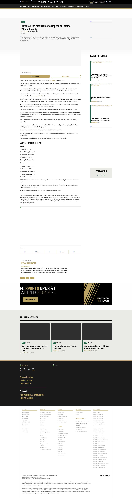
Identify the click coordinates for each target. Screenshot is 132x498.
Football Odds (25, 418)
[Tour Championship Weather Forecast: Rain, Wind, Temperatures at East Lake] (35, 331)
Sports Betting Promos (98, 414)
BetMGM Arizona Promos (98, 422)
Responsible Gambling (32, 395)
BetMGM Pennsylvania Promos (100, 457)
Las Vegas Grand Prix (62, 435)
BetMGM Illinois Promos (98, 426)
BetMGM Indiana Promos (98, 428)
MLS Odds (42, 422)
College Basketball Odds (45, 414)
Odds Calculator (45, 6)
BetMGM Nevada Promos (98, 447)
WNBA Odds (42, 433)
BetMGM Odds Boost (98, 420)
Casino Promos (96, 412)
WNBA (57, 6)
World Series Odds (62, 453)
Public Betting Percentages (81, 431)
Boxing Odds (25, 416)
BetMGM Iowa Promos (98, 430)
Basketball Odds (25, 414)
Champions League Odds (45, 412)
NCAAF (25, 6)
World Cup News (43, 447)
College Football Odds (45, 416)
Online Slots (60, 420)
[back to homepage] (34, 2)
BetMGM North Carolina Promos (100, 453)
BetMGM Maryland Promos (99, 437)
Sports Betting (26, 377)
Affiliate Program (79, 412)
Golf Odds (24, 420)
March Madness (61, 455)
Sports (32, 278)
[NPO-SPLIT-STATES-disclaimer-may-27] (50, 223)
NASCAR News (43, 437)
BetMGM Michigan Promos (99, 441)
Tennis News (43, 441)
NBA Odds (42, 424)
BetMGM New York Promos (99, 451)
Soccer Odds (25, 430)
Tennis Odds (25, 432)
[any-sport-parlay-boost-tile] (101, 44)
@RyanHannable (25, 266)
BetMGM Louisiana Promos (99, 435)
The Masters (60, 445)
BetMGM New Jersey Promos (99, 449)
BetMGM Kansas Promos (98, 432)
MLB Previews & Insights (45, 449)
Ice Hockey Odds (26, 422)
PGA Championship (62, 441)
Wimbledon (60, 449)
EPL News (42, 435)
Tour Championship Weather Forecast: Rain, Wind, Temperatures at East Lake (101, 76)
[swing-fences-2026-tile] (101, 28)
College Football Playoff (63, 433)
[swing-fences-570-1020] (101, 145)
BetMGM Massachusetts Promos (100, 439)
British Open (60, 431)
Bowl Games (60, 429)
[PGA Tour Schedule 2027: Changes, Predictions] (66, 331)
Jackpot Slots (61, 412)
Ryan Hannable (24, 32)
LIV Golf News (43, 418)
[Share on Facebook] (38, 252)
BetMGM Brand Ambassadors (82, 421)
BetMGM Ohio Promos (98, 455)
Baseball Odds (25, 412)
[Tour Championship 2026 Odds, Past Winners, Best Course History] (97, 331)
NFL (21, 6)
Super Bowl (60, 443)
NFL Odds (42, 426)
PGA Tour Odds (43, 430)
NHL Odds (42, 428)
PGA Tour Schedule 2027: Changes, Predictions (65, 347)
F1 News (42, 445)
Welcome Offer (65, 76)
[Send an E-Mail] (50, 252)
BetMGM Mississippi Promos (99, 443)
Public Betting (35, 6)
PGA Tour (22, 278)
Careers (77, 414)
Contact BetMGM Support (81, 423)
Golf (53, 6)
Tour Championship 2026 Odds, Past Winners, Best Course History (101, 119)
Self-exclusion (79, 429)
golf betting (52, 80)
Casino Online (26, 380)
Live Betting (24, 424)
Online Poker (25, 383)
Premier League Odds (44, 432)
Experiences (63, 6)
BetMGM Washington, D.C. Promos (100, 463)
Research (78, 425)
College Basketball (62, 437)
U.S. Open (60, 447)
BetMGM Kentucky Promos (99, 433)
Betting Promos (35, 76)
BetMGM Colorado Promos (99, 424)
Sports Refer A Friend (98, 416)
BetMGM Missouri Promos (99, 445)
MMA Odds (24, 426)
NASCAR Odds (25, 428)
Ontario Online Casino (62, 422)
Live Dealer (60, 414)
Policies (107, 476)
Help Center (26, 398)
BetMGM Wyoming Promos (99, 467)
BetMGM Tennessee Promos (99, 459)
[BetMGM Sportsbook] (25, 2)
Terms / (102, 476)
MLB (29, 6)
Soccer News (43, 439)
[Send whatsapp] (62, 252)
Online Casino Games (62, 416)
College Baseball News (45, 443)
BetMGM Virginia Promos (98, 461)
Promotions (71, 6)
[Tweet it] (26, 252)
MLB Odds (42, 420)
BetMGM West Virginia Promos (100, 465)
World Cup (60, 451)
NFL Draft (60, 439)
